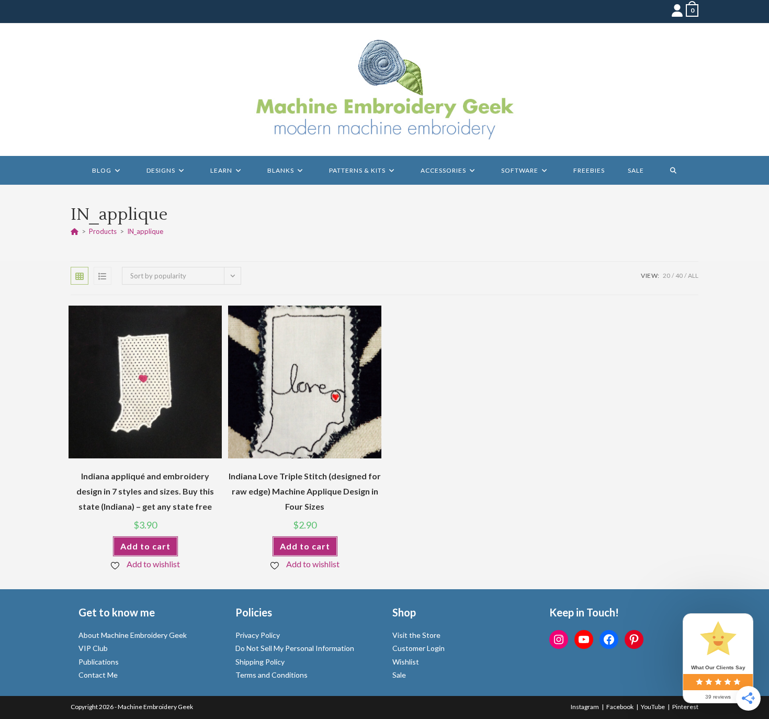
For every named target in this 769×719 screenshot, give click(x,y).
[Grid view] (79, 276)
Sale (399, 674)
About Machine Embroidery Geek (132, 635)
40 (679, 275)
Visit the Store (416, 635)
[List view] (102, 276)
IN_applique (145, 231)
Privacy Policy (257, 635)
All (693, 275)
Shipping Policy (260, 661)
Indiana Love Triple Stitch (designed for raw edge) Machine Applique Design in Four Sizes (305, 491)
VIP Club (93, 648)
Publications (98, 661)
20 (666, 275)
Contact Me (98, 674)
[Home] (74, 231)
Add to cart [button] (145, 546)
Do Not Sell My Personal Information (294, 648)
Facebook (620, 707)
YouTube (653, 707)
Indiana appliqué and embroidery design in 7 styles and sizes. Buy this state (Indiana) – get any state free (145, 491)
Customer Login (418, 648)
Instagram (585, 707)
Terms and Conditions (271, 674)
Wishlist (405, 661)
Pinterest (685, 707)
